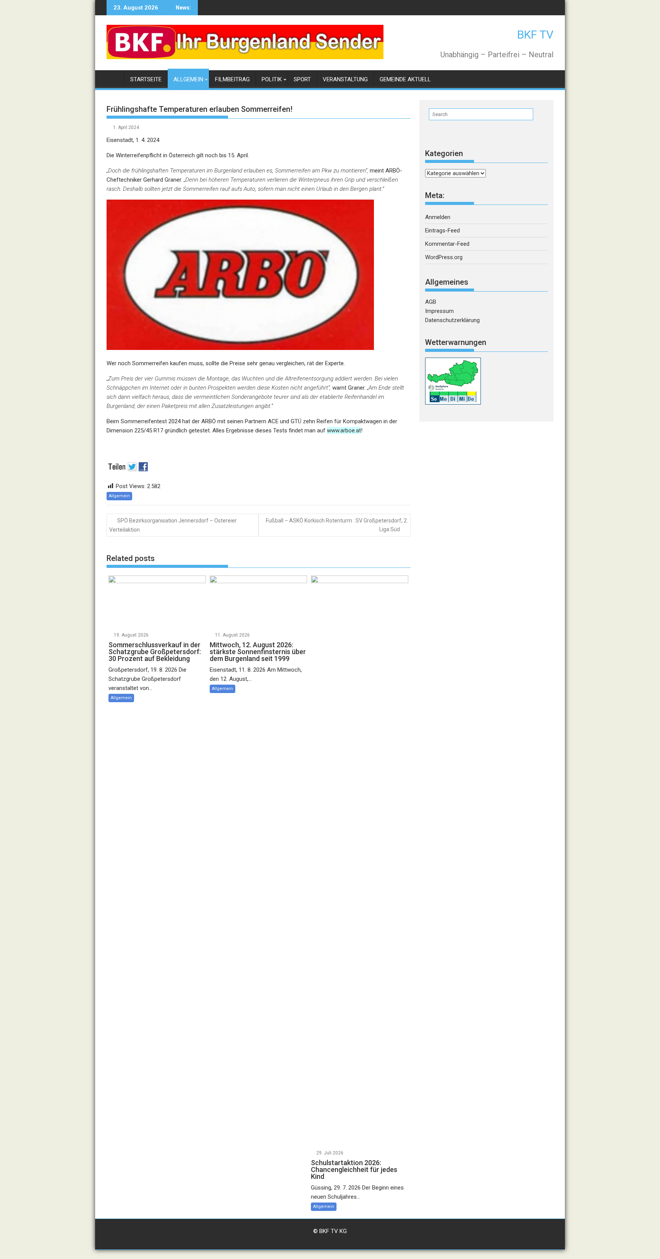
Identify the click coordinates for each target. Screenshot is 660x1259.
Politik (272, 79)
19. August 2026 (131, 635)
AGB (430, 301)
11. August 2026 (232, 635)
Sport (302, 79)
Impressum (439, 311)
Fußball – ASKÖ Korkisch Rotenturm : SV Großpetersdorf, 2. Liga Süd (337, 524)
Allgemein (188, 79)
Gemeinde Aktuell (405, 79)
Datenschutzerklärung (452, 320)
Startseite (146, 79)
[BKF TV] (114, 78)
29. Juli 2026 (329, 1153)
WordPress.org (444, 257)
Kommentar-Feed (447, 243)
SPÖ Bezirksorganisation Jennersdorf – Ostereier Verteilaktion (173, 524)
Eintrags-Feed (442, 230)
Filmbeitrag (232, 79)
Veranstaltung (345, 79)
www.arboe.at (344, 430)
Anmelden (437, 217)
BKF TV (535, 34)
